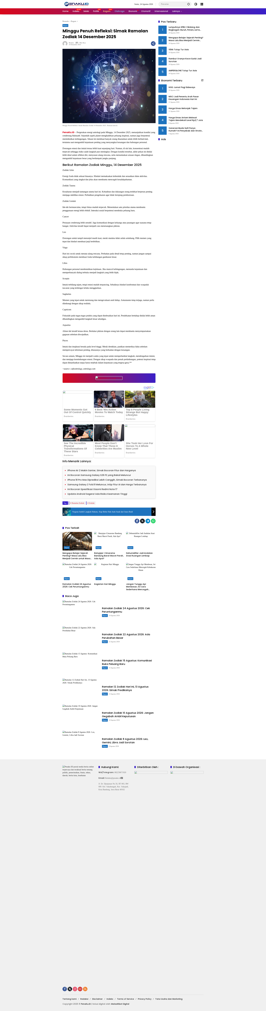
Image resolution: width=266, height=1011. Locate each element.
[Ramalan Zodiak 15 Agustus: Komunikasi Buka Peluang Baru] (81, 664)
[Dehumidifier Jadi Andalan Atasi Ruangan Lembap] (141, 541)
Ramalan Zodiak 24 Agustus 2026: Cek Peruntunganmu (76, 585)
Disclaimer (97, 999)
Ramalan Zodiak (78, 503)
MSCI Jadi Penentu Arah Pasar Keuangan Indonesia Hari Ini (184, 98)
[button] (188, 4)
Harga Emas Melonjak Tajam (183, 108)
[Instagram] (75, 989)
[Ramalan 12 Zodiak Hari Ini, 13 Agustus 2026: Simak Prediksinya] (81, 690)
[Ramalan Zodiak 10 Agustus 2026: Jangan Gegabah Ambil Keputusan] (81, 716)
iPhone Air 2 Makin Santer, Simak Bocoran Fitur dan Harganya (101, 470)
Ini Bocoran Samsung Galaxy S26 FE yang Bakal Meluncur (99, 475)
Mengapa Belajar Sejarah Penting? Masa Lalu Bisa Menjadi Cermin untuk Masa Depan (76, 556)
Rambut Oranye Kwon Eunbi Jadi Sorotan (185, 60)
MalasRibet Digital (120, 1004)
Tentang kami (69, 999)
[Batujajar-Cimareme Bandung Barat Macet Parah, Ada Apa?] (109, 541)
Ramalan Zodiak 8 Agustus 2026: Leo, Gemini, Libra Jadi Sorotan (125, 740)
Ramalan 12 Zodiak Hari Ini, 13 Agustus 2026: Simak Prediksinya (125, 688)
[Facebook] (137, 521)
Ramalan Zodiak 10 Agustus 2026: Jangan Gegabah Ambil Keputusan (128, 714)
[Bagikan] (153, 43)
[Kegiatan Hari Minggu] (109, 572)
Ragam (65, 25)
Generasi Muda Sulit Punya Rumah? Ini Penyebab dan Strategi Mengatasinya (186, 129)
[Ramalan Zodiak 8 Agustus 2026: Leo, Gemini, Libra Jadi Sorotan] (81, 742)
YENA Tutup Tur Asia (179, 49)
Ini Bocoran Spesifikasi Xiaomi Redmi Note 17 (92, 489)
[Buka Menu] (202, 4)
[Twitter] (142, 521)
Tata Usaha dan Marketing (168, 999)
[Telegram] (147, 521)
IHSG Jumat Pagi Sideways (182, 87)
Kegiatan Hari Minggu (105, 584)
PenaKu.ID (68, 132)
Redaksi (71, 43)
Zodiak (91, 503)
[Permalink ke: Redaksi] (65, 43)
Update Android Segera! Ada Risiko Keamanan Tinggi (97, 494)
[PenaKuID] (76, 4)
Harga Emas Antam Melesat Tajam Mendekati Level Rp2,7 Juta (186, 119)
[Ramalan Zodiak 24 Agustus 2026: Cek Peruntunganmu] (77, 572)
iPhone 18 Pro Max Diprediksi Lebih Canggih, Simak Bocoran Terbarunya (107, 479)
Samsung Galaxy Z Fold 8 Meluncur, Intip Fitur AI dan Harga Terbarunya (106, 484)
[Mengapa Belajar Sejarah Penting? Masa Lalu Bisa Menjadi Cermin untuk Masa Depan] (77, 541)
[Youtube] (80, 989)
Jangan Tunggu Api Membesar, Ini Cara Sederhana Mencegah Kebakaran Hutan (137, 587)
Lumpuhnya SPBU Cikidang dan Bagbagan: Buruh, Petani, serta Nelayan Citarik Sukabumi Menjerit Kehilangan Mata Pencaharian (186, 28)
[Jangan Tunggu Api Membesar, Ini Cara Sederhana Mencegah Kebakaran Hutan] (141, 572)
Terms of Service (125, 999)
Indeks (110, 999)
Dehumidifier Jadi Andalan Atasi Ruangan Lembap (139, 554)
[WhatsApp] (153, 521)
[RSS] (85, 989)
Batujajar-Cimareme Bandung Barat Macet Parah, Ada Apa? (108, 556)
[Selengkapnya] (202, 80)
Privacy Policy (144, 999)
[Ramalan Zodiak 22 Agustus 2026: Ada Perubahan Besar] (81, 638)
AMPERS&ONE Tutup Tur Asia (183, 70)
